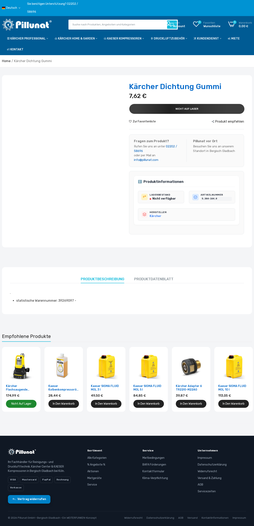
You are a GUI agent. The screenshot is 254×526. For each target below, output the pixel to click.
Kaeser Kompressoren (124, 38)
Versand (192, 517)
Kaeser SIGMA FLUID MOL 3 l (105, 387)
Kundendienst (208, 38)
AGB (200, 484)
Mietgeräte (94, 478)
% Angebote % (96, 464)
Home (6, 61)
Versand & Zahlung (209, 478)
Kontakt (16, 49)
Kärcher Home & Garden (76, 38)
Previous (12, 379)
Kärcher (155, 216)
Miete (235, 38)
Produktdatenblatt (153, 279)
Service (92, 484)
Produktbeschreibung (102, 279)
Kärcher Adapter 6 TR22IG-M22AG (189, 387)
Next (242, 379)
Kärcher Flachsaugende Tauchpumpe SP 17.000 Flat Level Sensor (18, 388)
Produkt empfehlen (229, 121)
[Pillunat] (27, 25)
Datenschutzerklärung (212, 464)
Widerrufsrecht (207, 471)
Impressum (205, 458)
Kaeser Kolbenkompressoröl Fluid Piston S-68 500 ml (63, 388)
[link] (33, 354)
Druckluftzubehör (169, 38)
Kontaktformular (153, 471)
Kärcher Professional (28, 38)
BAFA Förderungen (154, 464)
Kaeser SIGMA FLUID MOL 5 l (147, 387)
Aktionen (93, 471)
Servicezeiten (207, 491)
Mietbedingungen (153, 458)
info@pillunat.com (146, 160)
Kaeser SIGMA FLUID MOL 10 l (232, 387)
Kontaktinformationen (215, 517)
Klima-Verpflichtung (155, 478)
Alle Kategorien (97, 458)
